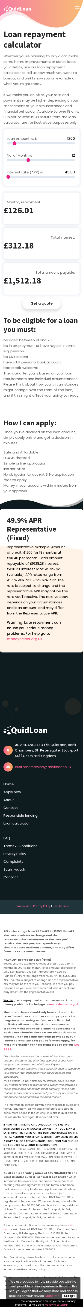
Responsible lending (20, 815)
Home (8, 784)
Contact (10, 807)
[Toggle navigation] (77, 8)
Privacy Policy (14, 853)
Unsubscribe (61, 906)
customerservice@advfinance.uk (43, 766)
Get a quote (42, 303)
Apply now (12, 791)
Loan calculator (16, 823)
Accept (69, 1296)
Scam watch (14, 869)
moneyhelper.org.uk (24, 639)
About (8, 799)
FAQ (6, 838)
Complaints (13, 861)
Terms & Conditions (20, 845)
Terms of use (22, 906)
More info (52, 1296)
